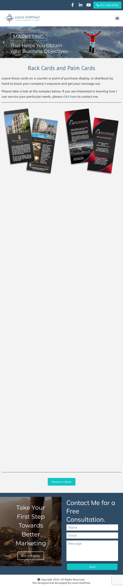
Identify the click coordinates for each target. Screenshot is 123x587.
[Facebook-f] (72, 5)
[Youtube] (88, 5)
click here (70, 96)
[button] (117, 18)
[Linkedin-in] (80, 5)
